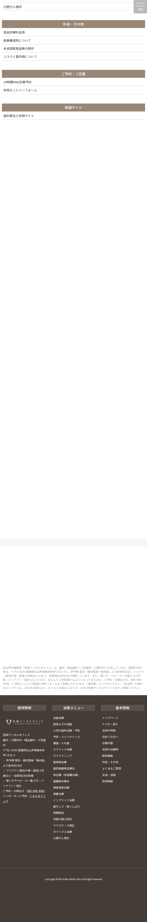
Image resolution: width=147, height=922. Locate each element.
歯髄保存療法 (61, 781)
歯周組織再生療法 (64, 768)
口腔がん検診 (61, 838)
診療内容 (107, 743)
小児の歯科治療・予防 (66, 730)
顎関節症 (58, 813)
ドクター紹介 (110, 724)
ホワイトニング (62, 756)
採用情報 (107, 781)
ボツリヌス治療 (62, 832)
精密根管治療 (61, 787)
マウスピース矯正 (63, 825)
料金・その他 (110, 762)
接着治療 (58, 794)
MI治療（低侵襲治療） (66, 775)
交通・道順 (109, 775)
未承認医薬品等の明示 (18, 48)
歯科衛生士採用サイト (18, 115)
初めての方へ (110, 737)
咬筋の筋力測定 (62, 819)
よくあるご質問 (111, 768)
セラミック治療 (62, 749)
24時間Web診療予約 (17, 82)
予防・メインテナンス (66, 737)
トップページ (110, 718)
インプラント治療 (64, 800)
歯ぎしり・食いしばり (66, 806)
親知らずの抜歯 (62, 724)
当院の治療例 (110, 749)
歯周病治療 (60, 762)
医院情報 (107, 756)
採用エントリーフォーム (20, 90)
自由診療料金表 (14, 32)
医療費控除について (17, 40)
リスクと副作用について (20, 56)
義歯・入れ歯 (61, 743)
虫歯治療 (58, 718)
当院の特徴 (109, 730)
